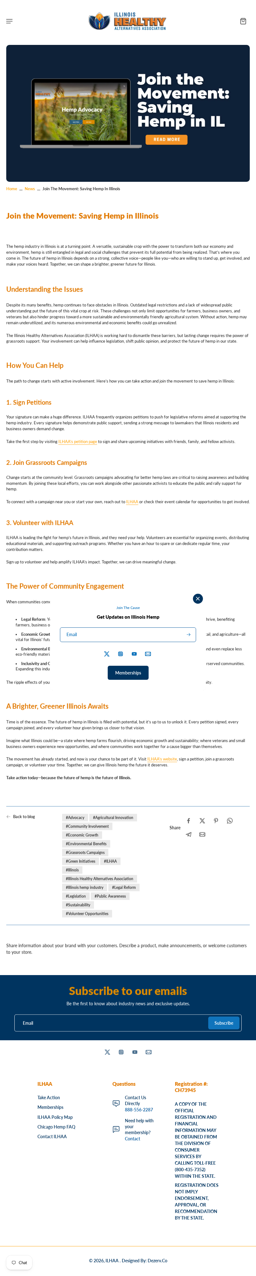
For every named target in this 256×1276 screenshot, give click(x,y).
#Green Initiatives (80, 861)
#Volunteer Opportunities (87, 913)
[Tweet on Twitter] (202, 821)
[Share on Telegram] (188, 834)
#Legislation (76, 896)
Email (28, 1023)
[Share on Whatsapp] (230, 821)
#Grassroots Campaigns (85, 852)
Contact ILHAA (52, 1136)
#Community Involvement (87, 826)
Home (11, 188)
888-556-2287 (139, 1109)
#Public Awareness (110, 896)
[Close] (198, 599)
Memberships (50, 1107)
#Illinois (72, 870)
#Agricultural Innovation (113, 817)
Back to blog (24, 816)
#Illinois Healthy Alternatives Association (99, 878)
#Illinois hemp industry (84, 887)
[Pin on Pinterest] (216, 821)
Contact (132, 1138)
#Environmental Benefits (86, 843)
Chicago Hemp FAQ (56, 1126)
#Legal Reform (124, 887)
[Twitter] (107, 1052)
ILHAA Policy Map (55, 1117)
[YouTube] (135, 1052)
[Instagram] (121, 1052)
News (30, 188)
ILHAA (113, 1260)
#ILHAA (110, 861)
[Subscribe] (188, 635)
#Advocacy (75, 817)
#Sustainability (78, 904)
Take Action (48, 1097)
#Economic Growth (82, 835)
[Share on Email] (202, 834)
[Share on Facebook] (188, 821)
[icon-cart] (243, 21)
